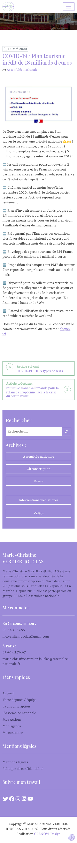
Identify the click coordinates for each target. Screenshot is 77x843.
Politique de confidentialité (22, 769)
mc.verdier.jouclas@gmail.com (25, 636)
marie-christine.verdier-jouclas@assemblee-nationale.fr (35, 661)
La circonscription (16, 706)
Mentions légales (15, 762)
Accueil (8, 693)
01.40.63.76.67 (14, 652)
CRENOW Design (47, 834)
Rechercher (19, 420)
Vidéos (38, 513)
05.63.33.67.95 (13, 630)
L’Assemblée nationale (19, 713)
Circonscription (39, 469)
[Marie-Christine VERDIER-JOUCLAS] (9, 6)
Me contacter (12, 733)
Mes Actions (11, 719)
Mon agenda (11, 726)
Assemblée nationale (22, 70)
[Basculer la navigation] (69, 6)
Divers (39, 481)
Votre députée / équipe (19, 700)
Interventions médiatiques (38, 500)
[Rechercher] (66, 431)
